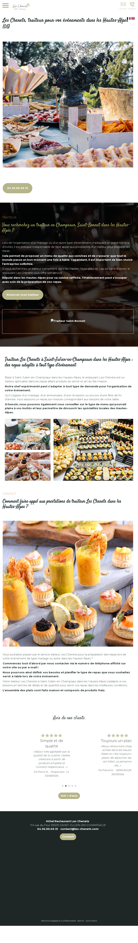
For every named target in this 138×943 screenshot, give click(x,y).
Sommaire (91, 920)
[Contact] (123, 6)
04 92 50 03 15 (17, 188)
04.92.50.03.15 (47, 829)
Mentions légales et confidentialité (58, 920)
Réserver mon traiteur (23, 294)
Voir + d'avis (69, 795)
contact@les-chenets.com (79, 829)
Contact (68, 836)
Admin (80, 920)
